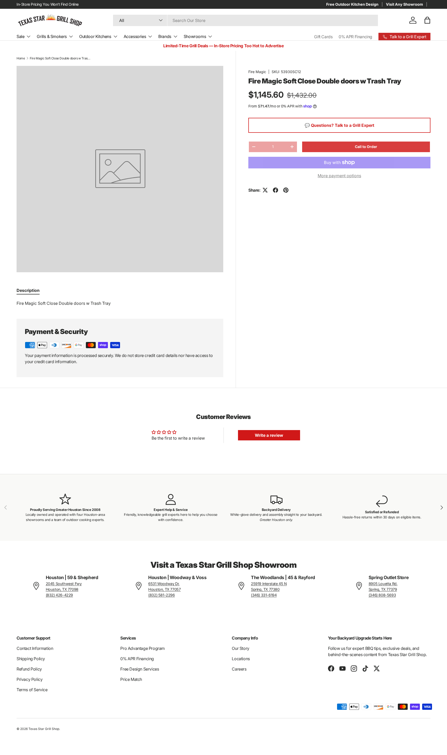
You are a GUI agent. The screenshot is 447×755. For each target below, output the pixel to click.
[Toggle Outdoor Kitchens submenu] (115, 36)
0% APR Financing (355, 36)
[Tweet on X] (265, 190)
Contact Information (35, 648)
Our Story (240, 648)
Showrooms (195, 36)
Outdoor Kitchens (95, 36)
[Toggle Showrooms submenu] (210, 36)
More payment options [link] (339, 175)
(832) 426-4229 (59, 595)
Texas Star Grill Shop (43, 729)
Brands (164, 36)
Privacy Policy (29, 679)
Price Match (131, 679)
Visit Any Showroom (404, 4)
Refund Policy (29, 669)
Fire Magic (257, 71)
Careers (239, 669)
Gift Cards (323, 36)
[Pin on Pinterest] (286, 190)
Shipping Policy (31, 658)
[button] (427, 20)
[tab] (28, 290)
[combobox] (245, 20)
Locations (241, 658)
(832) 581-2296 (161, 595)
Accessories (135, 36)
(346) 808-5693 (382, 595)
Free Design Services (139, 669)
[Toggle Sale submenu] (28, 36)
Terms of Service (32, 689)
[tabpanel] (120, 303)
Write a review (269, 435)
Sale (20, 36)
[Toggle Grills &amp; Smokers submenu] (71, 36)
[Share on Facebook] (275, 190)
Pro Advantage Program (142, 648)
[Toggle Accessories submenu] (150, 36)
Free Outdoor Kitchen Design (352, 4)
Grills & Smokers (52, 36)
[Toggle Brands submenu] (175, 36)
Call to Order (366, 146)
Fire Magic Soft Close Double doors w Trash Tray (61, 58)
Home (21, 58)
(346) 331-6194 (264, 595)
